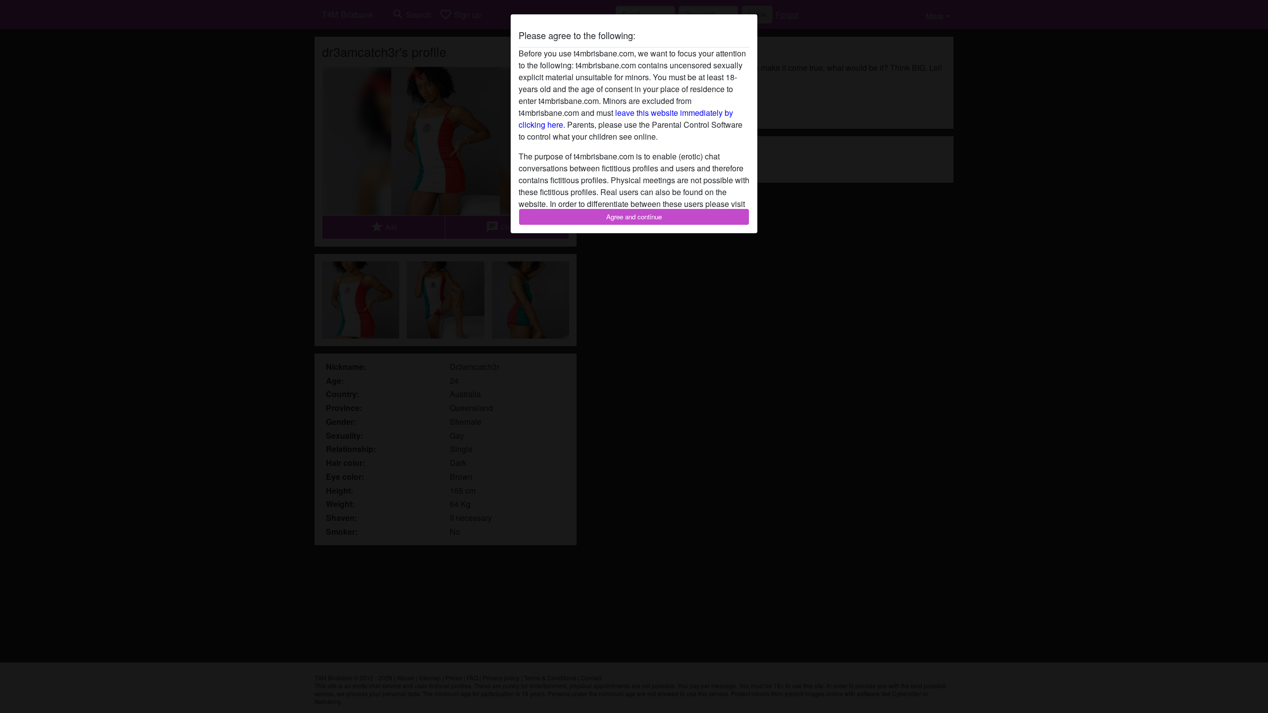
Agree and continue (634, 216)
